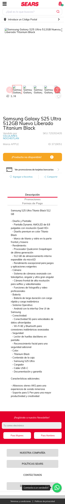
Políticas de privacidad (45, 501)
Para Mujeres (17, 435)
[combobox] (32, 12)
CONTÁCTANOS (32, 474)
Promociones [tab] (32, 199)
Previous (9, 89)
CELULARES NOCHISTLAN (11, 137)
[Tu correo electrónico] (32, 427)
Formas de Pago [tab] (32, 203)
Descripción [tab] (32, 194)
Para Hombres (48, 435)
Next (57, 89)
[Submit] (58, 11)
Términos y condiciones (20, 501)
